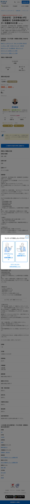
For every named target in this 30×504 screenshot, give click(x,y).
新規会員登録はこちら (15, 266)
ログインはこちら (15, 264)
